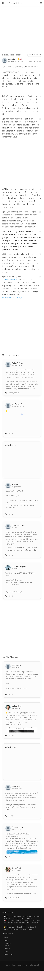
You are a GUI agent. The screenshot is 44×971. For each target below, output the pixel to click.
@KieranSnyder (17, 870)
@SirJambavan (16, 487)
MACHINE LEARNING (14, 898)
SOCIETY (10, 393)
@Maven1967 (16, 569)
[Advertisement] (22, 30)
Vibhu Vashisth (17, 827)
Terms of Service (9, 954)
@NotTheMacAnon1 (18, 406)
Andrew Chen (17, 706)
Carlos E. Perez (17, 363)
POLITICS (11, 816)
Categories (7, 948)
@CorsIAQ (15, 528)
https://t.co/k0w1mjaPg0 (13, 592)
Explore (6, 938)
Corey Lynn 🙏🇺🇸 (15, 59)
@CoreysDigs (12, 62)
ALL (9, 857)
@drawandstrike (17, 789)
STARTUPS (11, 736)
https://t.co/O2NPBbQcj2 (12, 297)
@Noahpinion (16, 667)
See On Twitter (31, 67)
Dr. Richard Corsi (18, 525)
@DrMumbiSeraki (9, 279)
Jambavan (15, 484)
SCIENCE (18, 55)
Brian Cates (16, 786)
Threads (6, 940)
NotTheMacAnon (18, 404)
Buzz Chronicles (12, 3)
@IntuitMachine (17, 365)
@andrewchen (16, 708)
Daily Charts (7, 943)
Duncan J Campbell (19, 566)
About (6, 952)
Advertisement (10, 445)
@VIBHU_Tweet (16, 830)
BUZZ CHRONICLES (8, 55)
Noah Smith (16, 665)
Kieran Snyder (17, 868)
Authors (6, 946)
